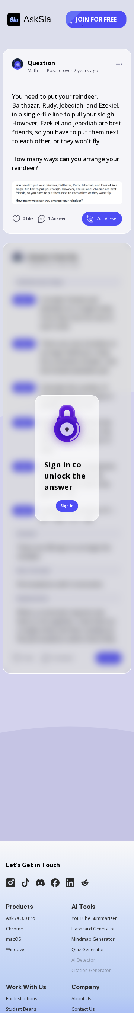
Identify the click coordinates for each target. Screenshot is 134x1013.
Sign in (67, 505)
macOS (13, 939)
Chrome (14, 929)
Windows (15, 950)
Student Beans (21, 1009)
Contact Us (83, 1009)
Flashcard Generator (93, 929)
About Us (81, 999)
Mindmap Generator (93, 939)
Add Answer (107, 218)
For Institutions (21, 999)
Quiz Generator (87, 950)
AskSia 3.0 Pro (20, 918)
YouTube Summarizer (94, 918)
